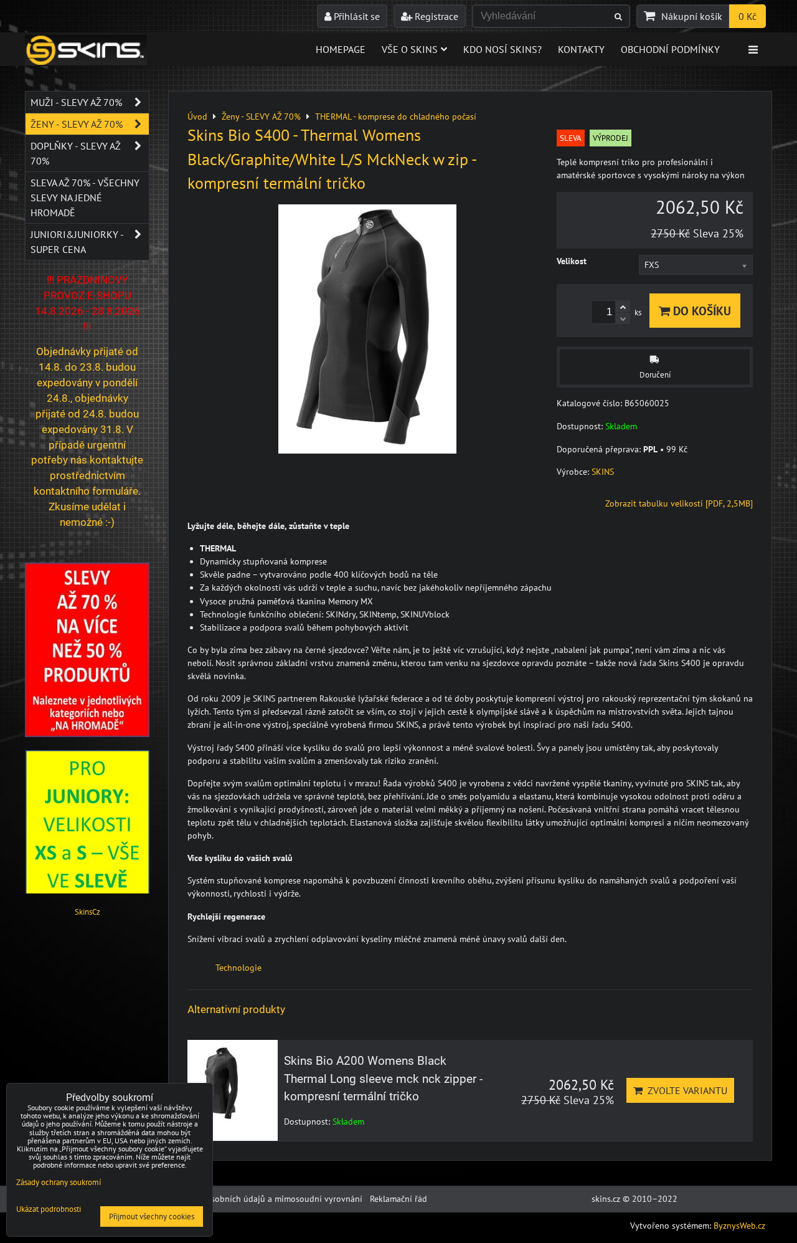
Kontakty (581, 49)
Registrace (435, 16)
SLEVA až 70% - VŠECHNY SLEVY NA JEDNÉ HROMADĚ (85, 197)
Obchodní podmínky (670, 49)
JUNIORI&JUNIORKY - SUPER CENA (77, 241)
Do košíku (700, 310)
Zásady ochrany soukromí (58, 1182)
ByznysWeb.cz (739, 1225)
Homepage (340, 49)
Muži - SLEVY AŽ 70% (76, 102)
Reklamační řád (398, 1198)
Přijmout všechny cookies (151, 1216)
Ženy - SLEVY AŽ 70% (77, 124)
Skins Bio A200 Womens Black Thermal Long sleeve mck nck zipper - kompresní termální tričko (383, 1079)
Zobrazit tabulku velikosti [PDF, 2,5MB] (679, 503)
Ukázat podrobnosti (48, 1209)
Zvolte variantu (685, 1090)
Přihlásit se (355, 16)
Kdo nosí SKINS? (502, 49)
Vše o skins (410, 49)
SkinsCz (87, 912)
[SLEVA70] (87, 734)
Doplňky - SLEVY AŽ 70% (76, 153)
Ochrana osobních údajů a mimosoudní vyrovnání (267, 1198)
